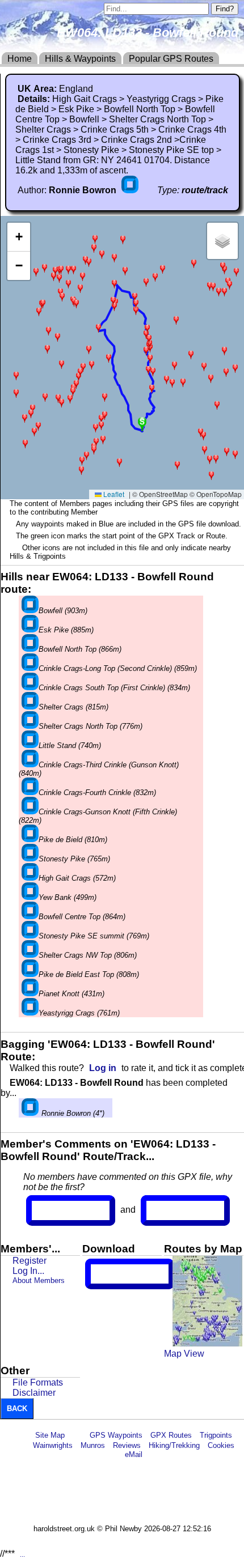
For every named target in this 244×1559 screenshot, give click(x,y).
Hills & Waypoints (80, 58)
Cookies (221, 1445)
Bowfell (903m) (63, 610)
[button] (62, 296)
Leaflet (113, 494)
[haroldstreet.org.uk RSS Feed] (77, 1435)
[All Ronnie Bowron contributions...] (131, 190)
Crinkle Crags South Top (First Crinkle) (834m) (114, 687)
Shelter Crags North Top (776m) (90, 726)
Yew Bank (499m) (67, 897)
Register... (60, 1210)
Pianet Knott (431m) (71, 993)
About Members (38, 1280)
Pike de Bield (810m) (73, 839)
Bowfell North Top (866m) (80, 649)
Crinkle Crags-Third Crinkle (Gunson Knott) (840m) (99, 769)
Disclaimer (34, 1392)
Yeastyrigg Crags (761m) (79, 1013)
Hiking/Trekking (174, 1445)
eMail (133, 1454)
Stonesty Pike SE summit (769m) (94, 936)
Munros (93, 1445)
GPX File (112, 1273)
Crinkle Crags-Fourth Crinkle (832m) (97, 792)
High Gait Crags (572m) (77, 878)
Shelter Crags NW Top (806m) (88, 955)
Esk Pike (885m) (66, 630)
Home (19, 58)
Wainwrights (53, 1445)
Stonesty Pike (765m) (74, 859)
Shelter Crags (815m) (73, 707)
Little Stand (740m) (70, 745)
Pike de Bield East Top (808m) (89, 974)
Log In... (169, 1210)
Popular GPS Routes (171, 58)
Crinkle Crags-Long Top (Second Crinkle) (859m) (118, 668)
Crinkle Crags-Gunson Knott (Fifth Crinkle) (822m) (98, 816)
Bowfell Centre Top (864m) (82, 916)
